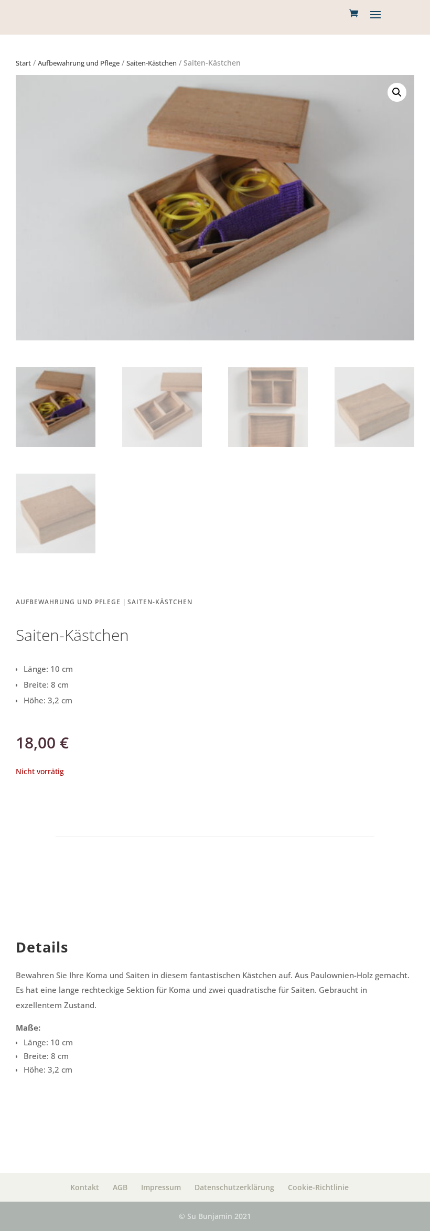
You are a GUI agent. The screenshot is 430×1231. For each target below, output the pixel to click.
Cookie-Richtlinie (318, 1187)
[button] (397, 92)
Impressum (161, 1187)
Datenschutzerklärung (234, 1187)
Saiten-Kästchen (151, 63)
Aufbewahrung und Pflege (79, 63)
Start (23, 63)
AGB (120, 1187)
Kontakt (84, 1187)
